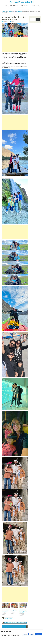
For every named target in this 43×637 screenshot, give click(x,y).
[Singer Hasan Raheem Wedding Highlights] (14, 605)
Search (31, 17)
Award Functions (24, 5)
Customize (25, 634)
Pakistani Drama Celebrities (22, 2)
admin (12, 21)
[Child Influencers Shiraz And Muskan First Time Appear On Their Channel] (23, 605)
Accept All (38, 634)
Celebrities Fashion (35, 5)
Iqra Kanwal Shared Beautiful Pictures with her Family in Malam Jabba (13, 627)
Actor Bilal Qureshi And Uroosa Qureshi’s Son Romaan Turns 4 (5, 610)
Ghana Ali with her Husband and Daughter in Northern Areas (15, 622)
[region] (21, 633)
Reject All (32, 634)
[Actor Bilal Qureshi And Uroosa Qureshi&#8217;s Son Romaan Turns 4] (6, 605)
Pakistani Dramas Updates (22, 7)
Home (6, 5)
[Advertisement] (15, 44)
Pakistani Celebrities (14, 5)
